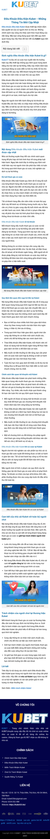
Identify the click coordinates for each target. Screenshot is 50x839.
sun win (26, 820)
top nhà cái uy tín (24, 823)
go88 (3, 823)
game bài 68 (36, 820)
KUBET (4, 10)
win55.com (11, 823)
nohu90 (46, 820)
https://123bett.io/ (7, 820)
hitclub (19, 820)
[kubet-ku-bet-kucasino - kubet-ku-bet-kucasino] (25, 4)
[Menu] (3, 4)
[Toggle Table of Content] (23, 49)
